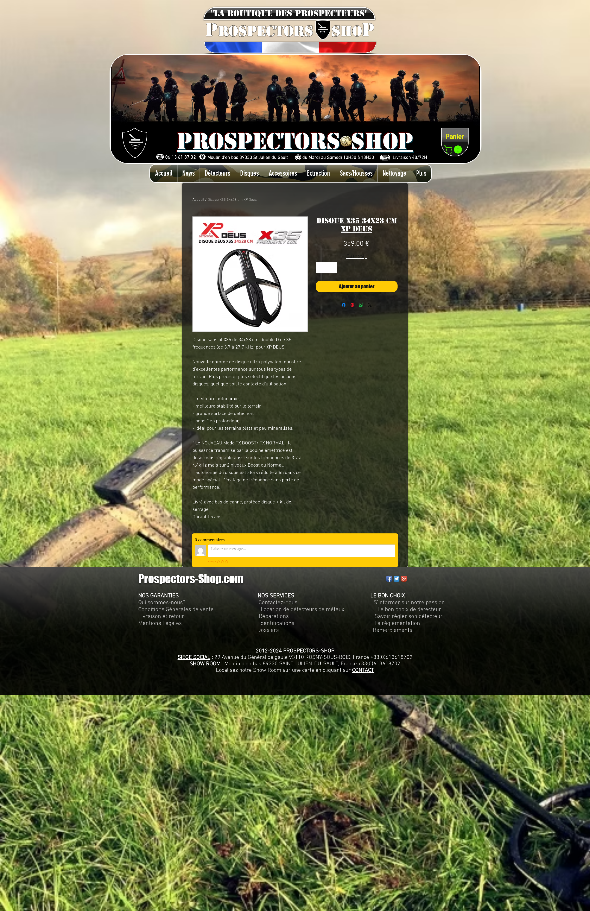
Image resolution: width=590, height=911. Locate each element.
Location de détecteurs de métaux (302, 609)
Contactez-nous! (279, 602)
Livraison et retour (161, 616)
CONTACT (363, 670)
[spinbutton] (326, 267)
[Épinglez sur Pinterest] (352, 305)
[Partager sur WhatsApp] (361, 305)
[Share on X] (370, 305)
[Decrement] (320, 267)
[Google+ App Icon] (404, 579)
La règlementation (357, 623)
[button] (289, 13)
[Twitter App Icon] (396, 579)
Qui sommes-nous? (161, 602)
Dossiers (268, 630)
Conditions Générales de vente (176, 609)
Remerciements (392, 630)
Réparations (274, 616)
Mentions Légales (160, 623)
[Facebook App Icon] (389, 579)
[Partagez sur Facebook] (343, 305)
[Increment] (332, 267)
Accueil (198, 200)
